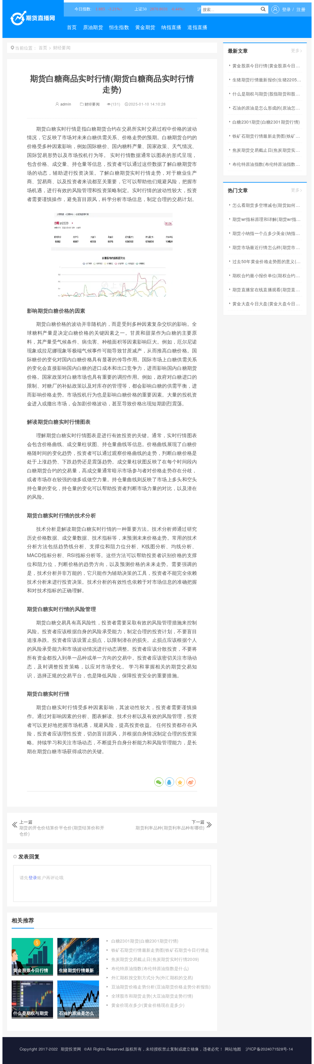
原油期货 (93, 27)
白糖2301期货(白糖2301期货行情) (145, 941)
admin (65, 103)
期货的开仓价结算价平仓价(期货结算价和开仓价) (61, 830)
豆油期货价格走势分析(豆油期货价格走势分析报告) (161, 987)
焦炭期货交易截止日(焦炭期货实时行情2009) (155, 959)
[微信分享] (158, 782)
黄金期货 (145, 27)
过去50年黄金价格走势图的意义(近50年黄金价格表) (267, 261)
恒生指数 (119, 27)
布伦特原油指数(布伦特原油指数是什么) (150, 968)
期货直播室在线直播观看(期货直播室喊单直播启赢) (267, 289)
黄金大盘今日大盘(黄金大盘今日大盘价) (267, 303)
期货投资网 (71, 1049)
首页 (72, 27)
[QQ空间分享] (180, 782)
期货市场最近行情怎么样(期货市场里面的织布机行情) (267, 247)
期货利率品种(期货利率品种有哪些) (170, 827)
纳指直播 (171, 27)
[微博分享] (191, 782)
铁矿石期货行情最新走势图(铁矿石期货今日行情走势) (160, 953)
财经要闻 (92, 103)
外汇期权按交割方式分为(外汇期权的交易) (152, 977)
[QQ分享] (169, 782)
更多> (296, 50)
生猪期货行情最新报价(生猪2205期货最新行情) (267, 79)
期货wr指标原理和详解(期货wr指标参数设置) (267, 219)
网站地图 (233, 1049)
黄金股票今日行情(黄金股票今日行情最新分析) (267, 65)
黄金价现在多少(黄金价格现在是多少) (148, 1005)
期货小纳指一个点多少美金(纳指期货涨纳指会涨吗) (267, 233)
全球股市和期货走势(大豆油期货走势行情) (152, 996)
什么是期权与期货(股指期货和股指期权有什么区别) (267, 94)
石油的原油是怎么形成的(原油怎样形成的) (267, 108)
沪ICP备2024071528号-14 (269, 1049)
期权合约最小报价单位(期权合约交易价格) (267, 275)
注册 (301, 9)
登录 (286, 9)
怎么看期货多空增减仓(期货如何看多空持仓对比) (267, 205)
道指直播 (197, 27)
